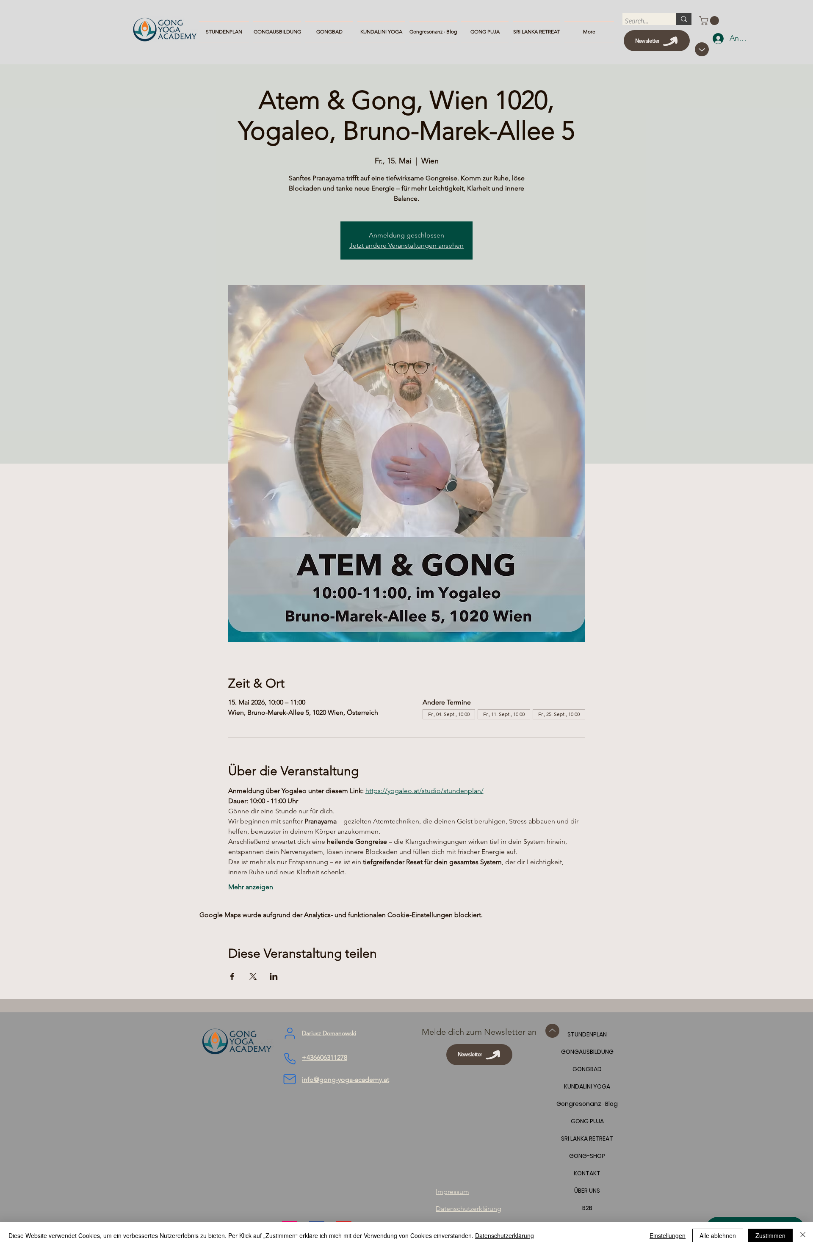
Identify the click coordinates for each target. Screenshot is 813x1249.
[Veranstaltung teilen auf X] (253, 976)
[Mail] (289, 1079)
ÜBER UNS (587, 1190)
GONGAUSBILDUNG (587, 1051)
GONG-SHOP (587, 1156)
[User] (289, 1033)
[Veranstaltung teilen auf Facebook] (232, 976)
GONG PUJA (587, 1121)
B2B (587, 1208)
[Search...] (683, 19)
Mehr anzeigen (250, 887)
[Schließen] (803, 1235)
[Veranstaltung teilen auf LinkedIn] (274, 976)
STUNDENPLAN (587, 1034)
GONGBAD (587, 1069)
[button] (710, 20)
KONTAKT (587, 1173)
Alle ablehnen (718, 1235)
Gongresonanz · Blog (587, 1104)
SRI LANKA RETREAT (587, 1138)
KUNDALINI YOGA (587, 1086)
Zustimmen (770, 1235)
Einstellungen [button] (668, 1235)
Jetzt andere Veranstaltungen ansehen (406, 245)
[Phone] (289, 1059)
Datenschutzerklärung (504, 1235)
